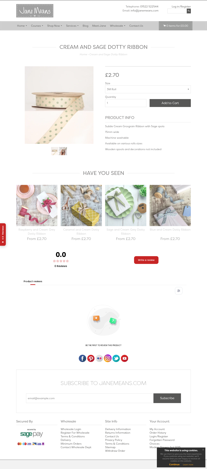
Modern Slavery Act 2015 (165, 447)
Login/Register (159, 436)
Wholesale (116, 25)
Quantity (110, 97)
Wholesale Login (71, 429)
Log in (175, 6)
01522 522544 (149, 6)
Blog (85, 25)
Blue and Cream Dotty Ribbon (170, 230)
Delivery (66, 440)
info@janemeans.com (144, 10)
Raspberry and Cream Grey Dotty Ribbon (36, 232)
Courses (36, 25)
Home (21, 25)
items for (177, 25)
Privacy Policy (113, 440)
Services (71, 25)
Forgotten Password (162, 440)
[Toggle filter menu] (178, 290)
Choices (154, 443)
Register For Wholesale (75, 432)
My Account (157, 429)
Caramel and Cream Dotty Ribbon (81, 232)
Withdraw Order (115, 451)
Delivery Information (118, 429)
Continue (174, 464)
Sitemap (110, 447)
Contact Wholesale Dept (76, 447)
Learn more (188, 464)
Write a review (146, 260)
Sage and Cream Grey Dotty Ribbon (126, 232)
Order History (158, 432)
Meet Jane (99, 25)
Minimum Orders (71, 443)
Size (107, 83)
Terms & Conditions (73, 436)
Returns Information (117, 432)
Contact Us (136, 25)
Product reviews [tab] (33, 281)
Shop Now (53, 25)
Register (185, 6)
